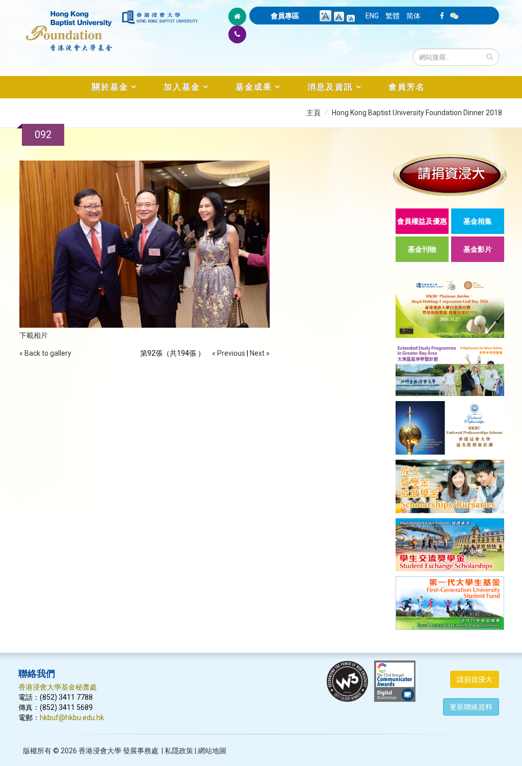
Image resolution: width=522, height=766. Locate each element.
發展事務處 (141, 751)
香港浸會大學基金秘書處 (57, 687)
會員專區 (285, 16)
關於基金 (110, 87)
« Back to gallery (45, 353)
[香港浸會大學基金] (69, 25)
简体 (413, 16)
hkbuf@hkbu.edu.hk (72, 718)
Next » (260, 353)
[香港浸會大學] (160, 17)
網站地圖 (212, 751)
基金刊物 (422, 249)
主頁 (313, 113)
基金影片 (477, 249)
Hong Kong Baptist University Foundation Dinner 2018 (417, 113)
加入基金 (182, 87)
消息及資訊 (330, 87)
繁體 (392, 16)
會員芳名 (406, 87)
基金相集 (477, 221)
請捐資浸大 (474, 679)
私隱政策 (179, 751)
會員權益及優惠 (422, 221)
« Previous (228, 353)
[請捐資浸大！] (450, 174)
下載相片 (33, 335)
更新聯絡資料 (471, 707)
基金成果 (254, 87)
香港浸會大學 (100, 751)
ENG (372, 16)
